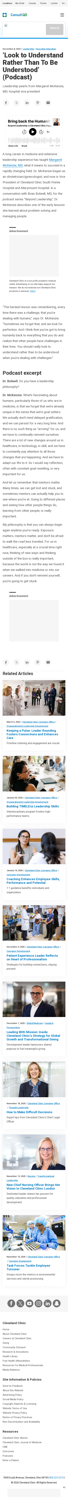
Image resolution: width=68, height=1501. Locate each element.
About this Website (13, 1390)
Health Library (10, 1356)
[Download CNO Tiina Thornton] (34, 1152)
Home (6, 1329)
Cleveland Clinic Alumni (15, 1437)
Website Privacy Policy (15, 1412)
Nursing (31, 1176)
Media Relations (11, 1369)
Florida (43, 3)
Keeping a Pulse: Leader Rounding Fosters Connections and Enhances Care (32, 734)
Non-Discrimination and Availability (21, 1421)
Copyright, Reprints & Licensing (19, 1403)
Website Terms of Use (15, 1408)
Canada (32, 3)
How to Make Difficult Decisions (29, 1112)
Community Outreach (14, 1347)
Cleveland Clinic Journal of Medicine (22, 1442)
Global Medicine (35, 1023)
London (54, 3)
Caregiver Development (18, 874)
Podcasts (8, 1455)
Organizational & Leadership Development (27, 726)
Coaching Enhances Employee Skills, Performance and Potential (33, 881)
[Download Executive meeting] (34, 773)
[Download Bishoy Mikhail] (34, 999)
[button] (62, 15)
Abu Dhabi (19, 3)
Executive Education (46, 49)
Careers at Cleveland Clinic (17, 1338)
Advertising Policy (12, 1394)
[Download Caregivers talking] (34, 923)
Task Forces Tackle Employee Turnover (28, 1267)
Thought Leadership (19, 1107)
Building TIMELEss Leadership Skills (33, 806)
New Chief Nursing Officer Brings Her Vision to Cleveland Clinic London (33, 1186)
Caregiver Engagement (20, 1261)
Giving (6, 1342)
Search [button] (54, 28)
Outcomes (8, 1451)
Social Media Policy (13, 1399)
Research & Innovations (16, 1351)
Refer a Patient (11, 1460)
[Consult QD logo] (19, 15)
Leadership (28, 49)
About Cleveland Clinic (15, 1333)
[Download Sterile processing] (34, 1233)
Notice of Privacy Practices (17, 1417)
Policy (32, 291)
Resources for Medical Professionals (23, 1365)
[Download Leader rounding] (34, 698)
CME (5, 1446)
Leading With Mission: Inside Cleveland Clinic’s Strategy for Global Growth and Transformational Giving (33, 1035)
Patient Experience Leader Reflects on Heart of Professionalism (32, 957)
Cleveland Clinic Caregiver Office (38, 722)
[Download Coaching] (34, 846)
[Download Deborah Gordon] (34, 1079)
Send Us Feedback (13, 1385)
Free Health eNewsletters (16, 1360)
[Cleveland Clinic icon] (5, 15)
